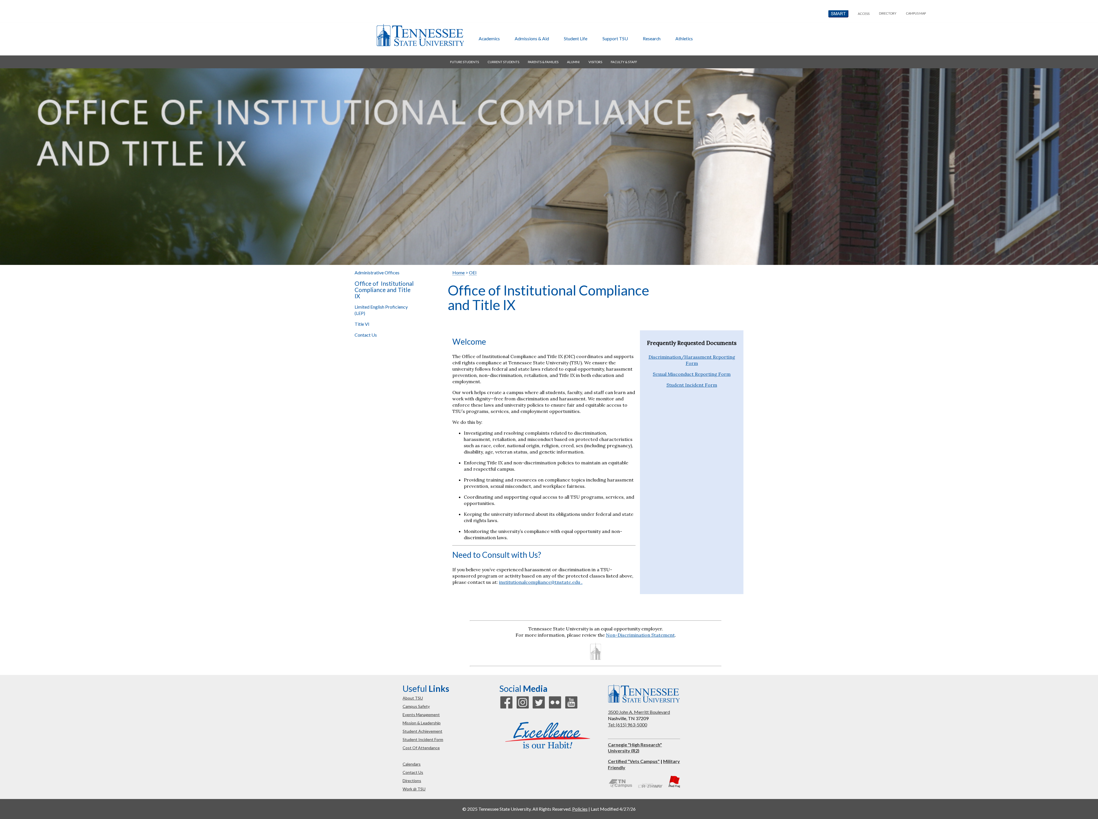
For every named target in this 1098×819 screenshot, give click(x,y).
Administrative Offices (377, 272)
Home (458, 272)
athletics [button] (684, 38)
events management (421, 714)
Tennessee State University (420, 35)
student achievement (422, 731)
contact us (413, 772)
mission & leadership (422, 722)
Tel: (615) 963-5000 (627, 724)
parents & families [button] (543, 62)
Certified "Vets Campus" (634, 761)
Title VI (362, 324)
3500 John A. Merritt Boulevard (639, 712)
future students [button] (464, 62)
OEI (473, 272)
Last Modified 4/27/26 (613, 809)
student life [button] (575, 38)
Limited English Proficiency (381, 310)
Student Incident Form (692, 385)
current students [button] (503, 62)
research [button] (652, 38)
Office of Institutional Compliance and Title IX (384, 289)
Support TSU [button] (615, 38)
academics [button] (489, 38)
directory (887, 13)
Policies (580, 809)
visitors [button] (595, 62)
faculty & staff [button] (624, 62)
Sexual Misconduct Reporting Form (692, 374)
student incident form (423, 739)
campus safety (416, 706)
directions (412, 780)
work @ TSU (414, 788)
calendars (412, 764)
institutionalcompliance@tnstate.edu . (540, 582)
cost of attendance (421, 747)
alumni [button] (573, 62)
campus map (916, 13)
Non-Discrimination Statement (640, 635)
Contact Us (366, 334)
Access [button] (864, 13)
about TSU (413, 698)
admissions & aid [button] (532, 38)
